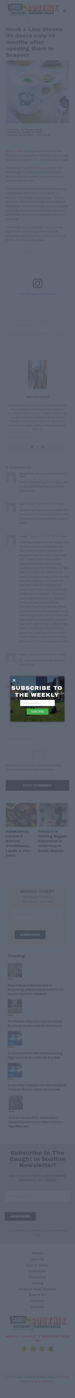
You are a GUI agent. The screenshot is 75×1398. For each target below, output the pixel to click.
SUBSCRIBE (37, 711)
